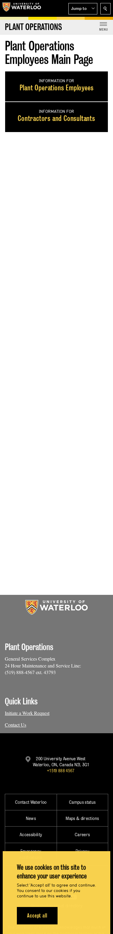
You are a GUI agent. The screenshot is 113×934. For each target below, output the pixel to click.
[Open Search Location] (105, 8)
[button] (83, 8)
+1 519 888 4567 (60, 770)
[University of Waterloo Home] (21, 8)
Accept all (37, 915)
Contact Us (15, 725)
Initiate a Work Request (27, 713)
